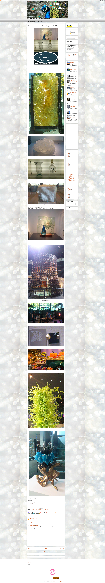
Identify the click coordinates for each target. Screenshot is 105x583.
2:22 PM (37, 525)
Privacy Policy (40, 21)
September (69, 181)
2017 (68, 162)
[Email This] (39, 508)
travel (47, 509)
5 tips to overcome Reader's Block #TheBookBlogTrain (72, 112)
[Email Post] (37, 508)
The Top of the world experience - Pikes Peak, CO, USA (73, 81)
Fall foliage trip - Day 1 (71, 178)
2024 (68, 154)
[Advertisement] (72, 136)
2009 (68, 194)
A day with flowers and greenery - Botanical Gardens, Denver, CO (73, 117)
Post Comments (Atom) (48, 551)
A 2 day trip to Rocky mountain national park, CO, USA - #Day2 (73, 106)
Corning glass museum (34, 509)
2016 (68, 163)
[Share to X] (41, 508)
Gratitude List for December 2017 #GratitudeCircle (72, 63)
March (69, 188)
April (69, 187)
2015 (68, 164)
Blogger (60, 581)
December (69, 168)
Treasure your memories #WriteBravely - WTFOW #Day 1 (73, 99)
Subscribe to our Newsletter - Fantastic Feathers (71, 46)
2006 (68, 197)
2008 (68, 195)
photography (44, 509)
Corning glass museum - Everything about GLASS (71, 180)
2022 (68, 156)
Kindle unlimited (69, 42)
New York (39, 509)
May (69, 186)
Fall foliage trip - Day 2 (71, 177)
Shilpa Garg (32, 518)
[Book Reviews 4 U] (30, 562)
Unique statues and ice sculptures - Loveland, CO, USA (73, 93)
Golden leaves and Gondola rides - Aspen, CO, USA (73, 69)
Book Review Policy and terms (32, 21)
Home (46, 548)
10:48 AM (35, 518)
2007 (68, 196)
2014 (68, 165)
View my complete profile (70, 34)
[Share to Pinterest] (42, 508)
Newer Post (30, 548)
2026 (68, 152)
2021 (68, 157)
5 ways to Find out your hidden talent (73, 87)
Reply (31, 522)
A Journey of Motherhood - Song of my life (71, 174)
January (69, 190)
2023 (68, 155)
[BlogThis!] (40, 508)
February (69, 189)
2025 (68, 153)
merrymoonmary (52, 581)
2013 (68, 166)
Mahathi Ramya (32, 525)
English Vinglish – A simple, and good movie (71, 176)
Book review (69, 54)
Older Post (62, 548)
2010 (68, 193)
